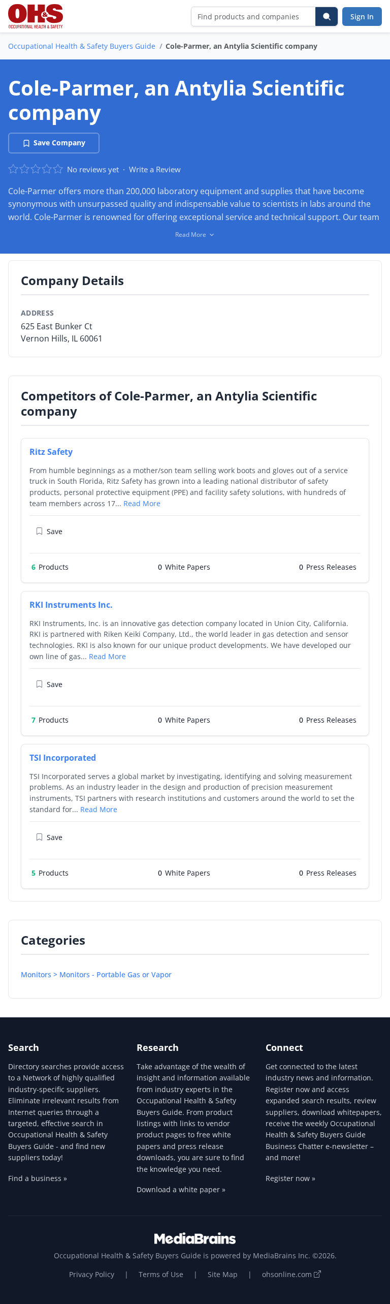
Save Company (59, 142)
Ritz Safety (51, 451)
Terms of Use (161, 1274)
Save (54, 531)
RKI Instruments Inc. (71, 604)
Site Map (223, 1274)
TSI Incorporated (62, 757)
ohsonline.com (288, 1274)
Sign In (362, 16)
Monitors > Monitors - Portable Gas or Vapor (96, 974)
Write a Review (155, 169)
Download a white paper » (181, 1189)
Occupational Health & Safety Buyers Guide (81, 46)
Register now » (290, 1178)
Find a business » (37, 1178)
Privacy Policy (91, 1274)
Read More (141, 503)
